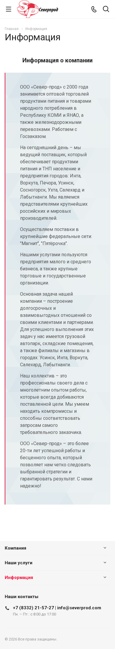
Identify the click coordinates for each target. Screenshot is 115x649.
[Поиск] (106, 9)
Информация (19, 577)
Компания (15, 548)
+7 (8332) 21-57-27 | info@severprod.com (57, 607)
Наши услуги (18, 562)
